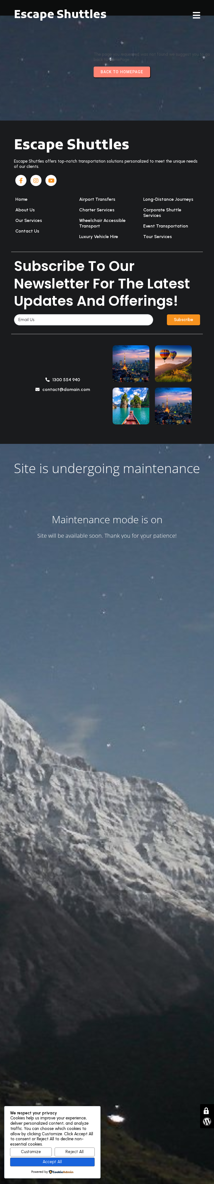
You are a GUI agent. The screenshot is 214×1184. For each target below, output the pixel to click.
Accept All (52, 1161)
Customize (31, 1151)
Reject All (74, 1151)
